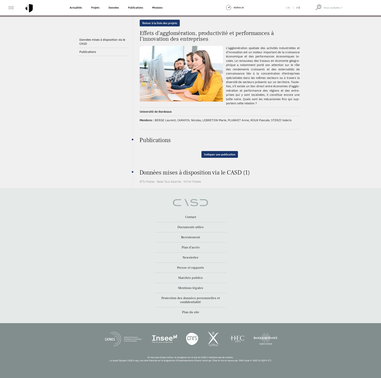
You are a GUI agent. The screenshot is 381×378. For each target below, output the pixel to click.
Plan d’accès (191, 247)
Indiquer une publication (219, 154)
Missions (157, 7)
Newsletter (190, 257)
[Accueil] (29, 8)
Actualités (76, 7)
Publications (135, 7)
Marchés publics (190, 278)
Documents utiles (190, 227)
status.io (239, 7)
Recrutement (190, 237)
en (288, 8)
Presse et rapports (190, 268)
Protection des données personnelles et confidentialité (190, 300)
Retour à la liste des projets (159, 23)
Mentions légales (190, 288)
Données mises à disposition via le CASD (102, 42)
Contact (190, 217)
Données (114, 7)
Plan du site (190, 312)
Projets (95, 7)
